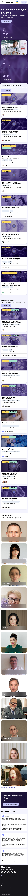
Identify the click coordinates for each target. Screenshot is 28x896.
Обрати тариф (6, 21)
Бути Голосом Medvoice (6, 879)
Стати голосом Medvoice (10, 804)
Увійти (24, 2)
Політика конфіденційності (7, 887)
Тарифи (2, 885)
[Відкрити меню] (2, 2)
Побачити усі (6, 90)
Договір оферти (4, 892)
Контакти (3, 877)
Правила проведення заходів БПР (9, 890)
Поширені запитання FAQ (6, 894)
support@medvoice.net (7, 869)
